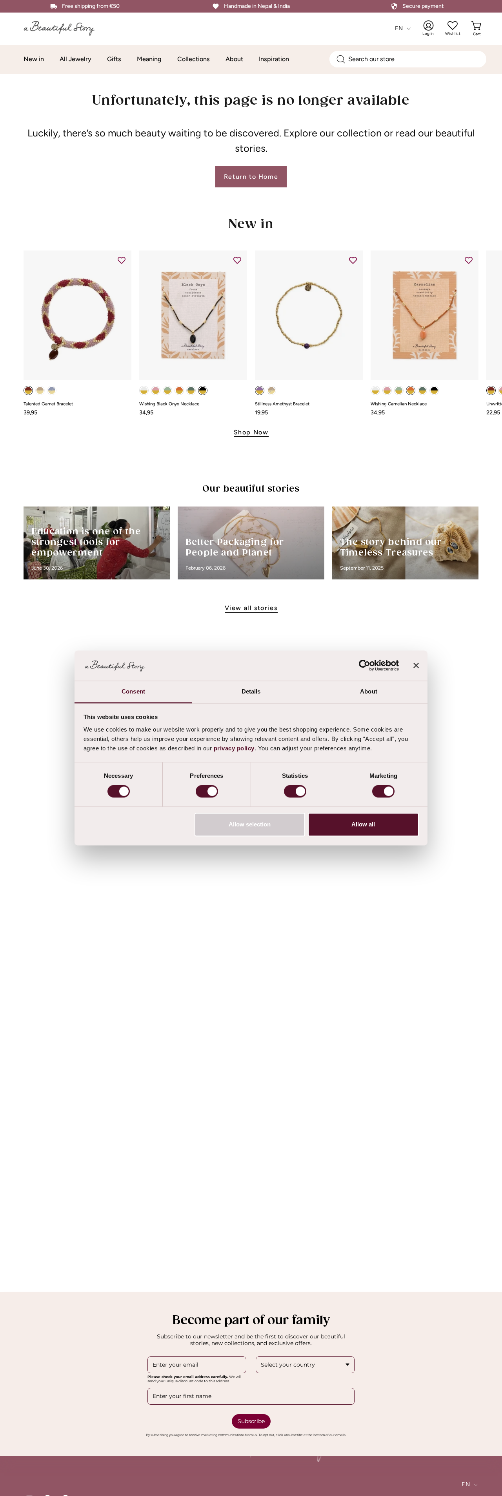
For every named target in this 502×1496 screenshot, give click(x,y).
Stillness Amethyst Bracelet (282, 404)
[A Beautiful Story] (64, 28)
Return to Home (251, 176)
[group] (251, 333)
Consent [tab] (133, 691)
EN (399, 28)
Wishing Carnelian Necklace (399, 404)
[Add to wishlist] (121, 260)
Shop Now (251, 432)
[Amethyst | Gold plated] (259, 390)
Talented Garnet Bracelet (48, 404)
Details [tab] (251, 691)
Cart (477, 28)
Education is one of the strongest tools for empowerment (86, 542)
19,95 (261, 412)
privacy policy (234, 748)
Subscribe (251, 1420)
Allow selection (250, 824)
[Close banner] (416, 665)
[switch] (207, 791)
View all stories (251, 608)
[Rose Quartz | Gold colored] (155, 390)
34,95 (146, 412)
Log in (433, 28)
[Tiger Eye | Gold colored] (40, 390)
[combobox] (407, 59)
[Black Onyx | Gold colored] (202, 390)
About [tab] (368, 691)
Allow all (363, 824)
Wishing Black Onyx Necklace (169, 404)
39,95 (30, 412)
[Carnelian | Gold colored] (179, 390)
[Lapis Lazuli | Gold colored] (51, 390)
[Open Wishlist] (452, 25)
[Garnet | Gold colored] (28, 390)
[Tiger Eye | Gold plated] (271, 390)
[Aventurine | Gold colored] (167, 390)
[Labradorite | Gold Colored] (191, 390)
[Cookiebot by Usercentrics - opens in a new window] (364, 666)
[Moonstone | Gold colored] (144, 390)
